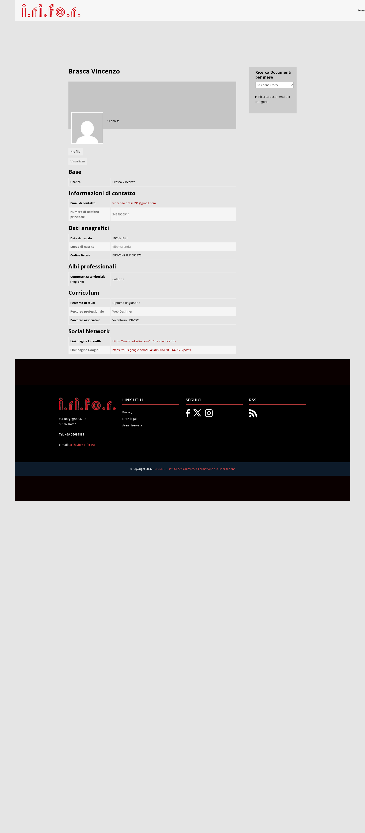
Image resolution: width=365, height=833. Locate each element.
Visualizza (78, 161)
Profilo (75, 152)
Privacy (127, 412)
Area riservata (132, 425)
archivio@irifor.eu (82, 445)
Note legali (130, 419)
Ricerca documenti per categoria (273, 99)
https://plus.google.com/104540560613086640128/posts (151, 350)
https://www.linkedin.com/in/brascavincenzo (144, 341)
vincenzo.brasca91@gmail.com (134, 203)
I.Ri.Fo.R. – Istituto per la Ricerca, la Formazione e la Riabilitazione (194, 469)
